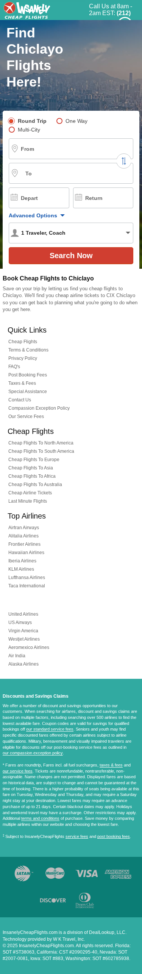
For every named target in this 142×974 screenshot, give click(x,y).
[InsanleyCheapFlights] (44, 10)
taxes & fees (111, 765)
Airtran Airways (23, 527)
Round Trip (32, 121)
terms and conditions (40, 818)
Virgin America (23, 630)
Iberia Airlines (22, 561)
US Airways (20, 622)
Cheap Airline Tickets (30, 493)
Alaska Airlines (23, 664)
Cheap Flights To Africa (32, 476)
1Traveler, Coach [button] (43, 233)
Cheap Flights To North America (40, 443)
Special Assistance (27, 391)
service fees (77, 836)
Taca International (26, 585)
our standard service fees (49, 729)
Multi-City (29, 130)
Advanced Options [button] (33, 215)
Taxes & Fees (22, 383)
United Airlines (23, 614)
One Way (76, 121)
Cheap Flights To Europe (33, 459)
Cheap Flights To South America (41, 451)
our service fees (18, 771)
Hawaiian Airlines (26, 552)
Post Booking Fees (27, 375)
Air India (16, 655)
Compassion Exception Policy (39, 408)
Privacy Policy (22, 358)
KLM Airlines (21, 569)
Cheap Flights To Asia (30, 468)
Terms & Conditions (28, 350)
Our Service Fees (26, 416)
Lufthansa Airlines (26, 577)
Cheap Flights (22, 341)
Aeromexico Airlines (28, 647)
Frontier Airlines (24, 544)
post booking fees (113, 836)
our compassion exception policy (33, 753)
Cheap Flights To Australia (35, 484)
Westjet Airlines (24, 639)
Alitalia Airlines (23, 536)
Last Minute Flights (27, 501)
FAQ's (14, 366)
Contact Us (19, 400)
